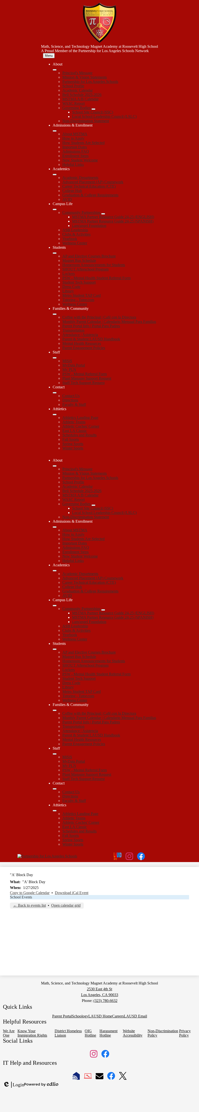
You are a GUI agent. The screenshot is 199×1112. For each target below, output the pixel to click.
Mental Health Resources (81, 343)
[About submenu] (55, 70)
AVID (67, 199)
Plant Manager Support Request (86, 378)
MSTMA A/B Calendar (80, 99)
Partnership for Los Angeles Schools (90, 82)
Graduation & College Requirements (90, 195)
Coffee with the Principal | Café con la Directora (99, 317)
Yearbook (69, 239)
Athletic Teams (73, 422)
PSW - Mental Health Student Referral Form (96, 278)
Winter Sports (72, 448)
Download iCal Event (71, 893)
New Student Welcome (80, 160)
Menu (49, 55)
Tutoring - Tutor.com (78, 300)
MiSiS (67, 361)
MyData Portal (73, 365)
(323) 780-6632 (105, 1001)
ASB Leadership (75, 230)
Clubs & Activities (76, 234)
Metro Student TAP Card (81, 295)
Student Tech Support (79, 282)
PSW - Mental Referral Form (84, 374)
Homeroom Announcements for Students (93, 265)
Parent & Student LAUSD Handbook (91, 339)
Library (68, 291)
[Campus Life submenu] (55, 209)
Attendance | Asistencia (80, 335)
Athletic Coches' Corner (80, 426)
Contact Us (71, 396)
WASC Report (73, 103)
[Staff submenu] (55, 358)
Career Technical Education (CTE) (89, 186)
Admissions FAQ (75, 151)
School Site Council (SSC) (92, 112)
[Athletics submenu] (55, 414)
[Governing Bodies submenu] (93, 109)
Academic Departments (80, 178)
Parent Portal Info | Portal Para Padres (91, 326)
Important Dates (74, 147)
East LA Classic (74, 431)
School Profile (73, 86)
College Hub (72, 191)
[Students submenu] (55, 253)
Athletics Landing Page (80, 418)
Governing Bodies (76, 108)
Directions (70, 400)
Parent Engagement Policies (83, 348)
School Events (21, 897)
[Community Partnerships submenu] (103, 214)
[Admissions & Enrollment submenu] (55, 131)
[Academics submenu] (55, 174)
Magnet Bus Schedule (79, 260)
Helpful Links (73, 164)
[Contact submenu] (55, 392)
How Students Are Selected (83, 143)
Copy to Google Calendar (30, 893)
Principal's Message (77, 73)
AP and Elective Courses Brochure (89, 256)
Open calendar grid (66, 905)
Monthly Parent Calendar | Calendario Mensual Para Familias (109, 322)
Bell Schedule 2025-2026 (81, 95)
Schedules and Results (79, 435)
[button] (55, 466)
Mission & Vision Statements (84, 77)
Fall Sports (70, 439)
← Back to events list (29, 905)
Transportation (73, 330)
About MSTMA (74, 134)
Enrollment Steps (75, 156)
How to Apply (73, 138)
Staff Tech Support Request (83, 383)
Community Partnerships (81, 212)
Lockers (68, 274)
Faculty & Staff (74, 404)
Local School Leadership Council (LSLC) (104, 116)
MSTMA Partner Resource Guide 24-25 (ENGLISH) (113, 217)
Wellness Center (74, 243)
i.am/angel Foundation (89, 226)
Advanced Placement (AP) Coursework (92, 182)
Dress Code (71, 287)
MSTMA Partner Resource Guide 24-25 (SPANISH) (112, 221)
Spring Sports (72, 444)
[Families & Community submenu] (55, 314)
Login (13, 1085)
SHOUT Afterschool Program (85, 269)
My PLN (69, 370)
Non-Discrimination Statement (85, 121)
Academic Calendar (77, 90)
